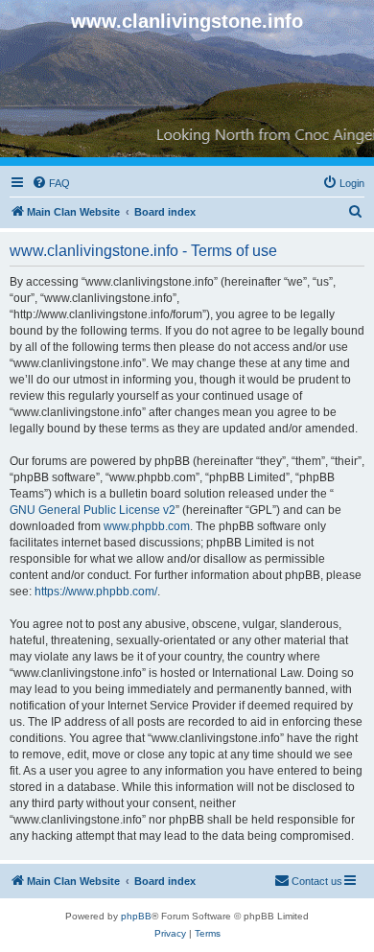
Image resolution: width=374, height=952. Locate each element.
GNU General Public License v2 (92, 510)
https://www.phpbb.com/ (96, 591)
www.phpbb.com (147, 526)
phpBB (136, 916)
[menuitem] (51, 183)
